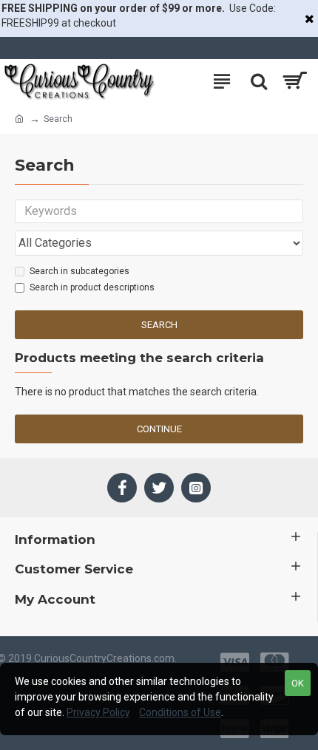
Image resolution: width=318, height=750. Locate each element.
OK (297, 683)
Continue (159, 428)
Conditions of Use (180, 712)
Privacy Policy (98, 712)
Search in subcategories (79, 271)
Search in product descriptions (92, 287)
